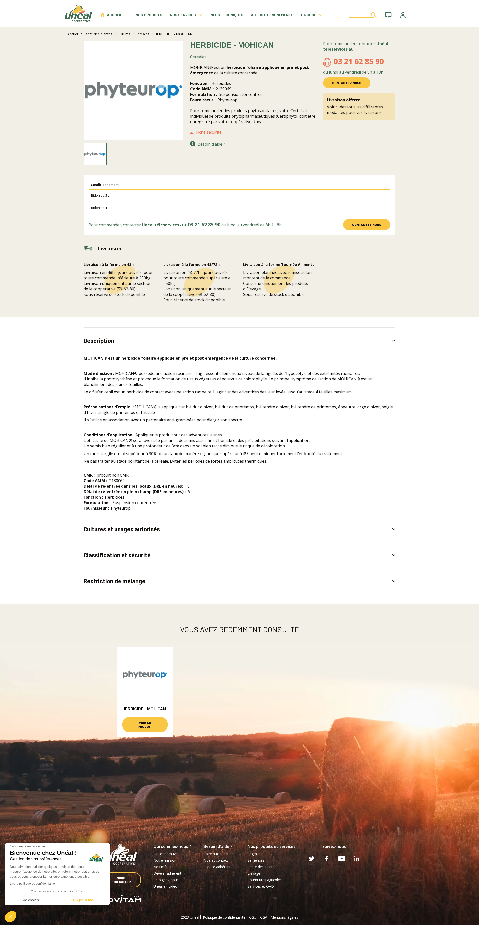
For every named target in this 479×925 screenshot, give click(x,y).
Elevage (254, 873)
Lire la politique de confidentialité (32, 883)
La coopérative (165, 853)
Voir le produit (145, 725)
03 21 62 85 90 (359, 61)
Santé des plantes (98, 34)
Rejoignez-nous (166, 879)
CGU (252, 917)
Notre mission (164, 860)
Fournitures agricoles (265, 879)
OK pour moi (83, 900)
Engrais (253, 853)
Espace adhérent (217, 866)
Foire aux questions (219, 853)
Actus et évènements (272, 15)
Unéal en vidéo (165, 886)
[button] (10, 917)
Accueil (114, 15)
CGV (263, 917)
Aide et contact (216, 860)
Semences (256, 860)
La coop (309, 15)
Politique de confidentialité (224, 917)
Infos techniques (226, 15)
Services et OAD (261, 886)
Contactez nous (346, 83)
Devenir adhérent (167, 873)
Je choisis (31, 900)
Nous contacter (121, 880)
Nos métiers (163, 866)
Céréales (142, 34)
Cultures (123, 34)
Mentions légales (284, 917)
